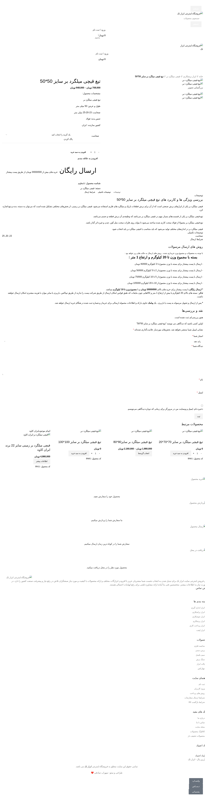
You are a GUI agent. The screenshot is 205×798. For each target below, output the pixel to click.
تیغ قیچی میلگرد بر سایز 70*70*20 (181, 442)
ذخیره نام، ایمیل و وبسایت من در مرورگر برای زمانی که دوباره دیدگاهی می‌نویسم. (165, 409)
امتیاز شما (197, 336)
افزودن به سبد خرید (78, 152)
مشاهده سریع (199, 436)
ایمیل (200, 392)
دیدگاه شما (197, 346)
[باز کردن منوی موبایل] (102, 41)
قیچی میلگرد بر (173, 76)
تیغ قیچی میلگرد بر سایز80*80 (132, 442)
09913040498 (184, 594)
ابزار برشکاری (189, 76)
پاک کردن (68, 139)
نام (201, 379)
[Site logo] (190, 13)
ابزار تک (88, 766)
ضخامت (95, 136)
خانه (201, 76)
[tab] (117, 192)
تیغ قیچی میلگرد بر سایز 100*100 (79, 442)
